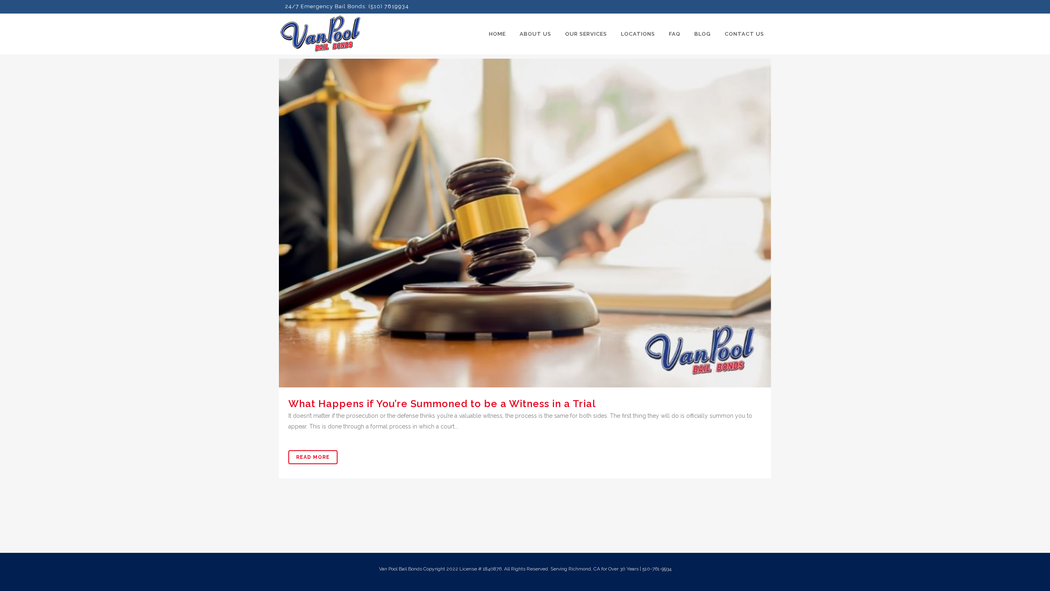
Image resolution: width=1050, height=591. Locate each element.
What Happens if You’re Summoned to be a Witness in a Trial (442, 404)
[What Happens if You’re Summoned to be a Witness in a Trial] (525, 223)
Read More (313, 457)
